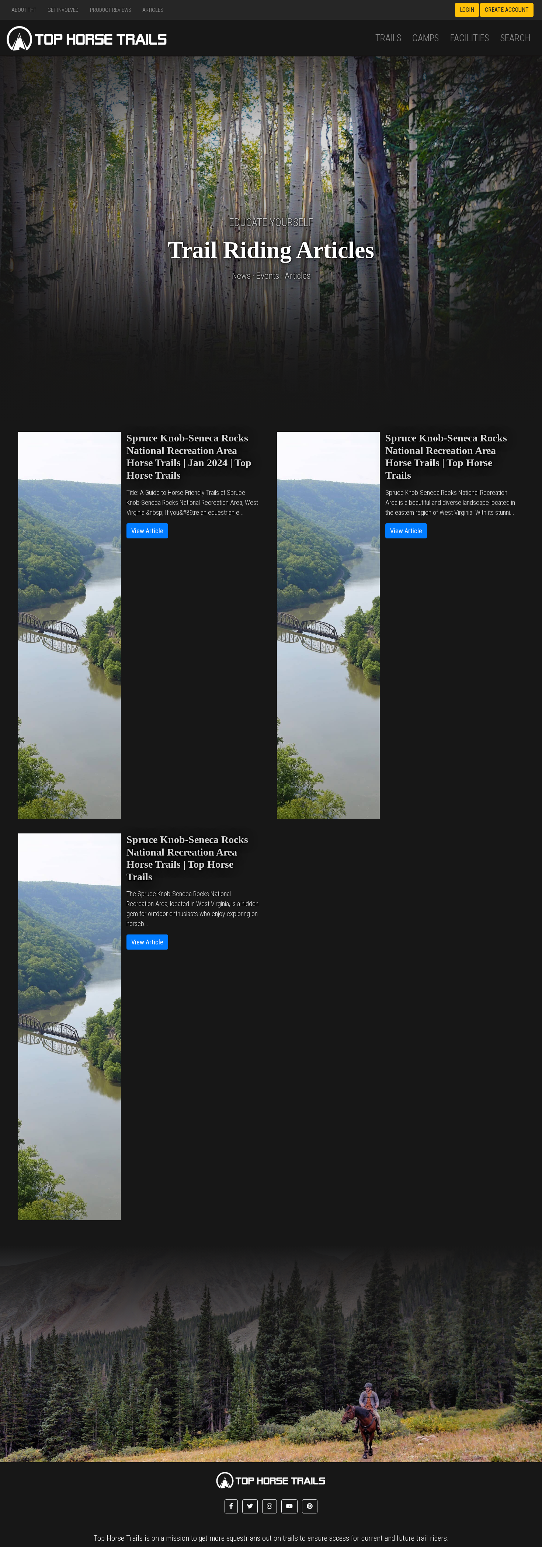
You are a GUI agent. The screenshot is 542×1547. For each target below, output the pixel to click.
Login (467, 9)
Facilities (469, 38)
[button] (231, 1506)
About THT (23, 10)
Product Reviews (110, 10)
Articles (152, 10)
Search (515, 38)
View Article (147, 531)
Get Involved (63, 10)
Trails (388, 38)
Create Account (507, 9)
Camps (425, 38)
